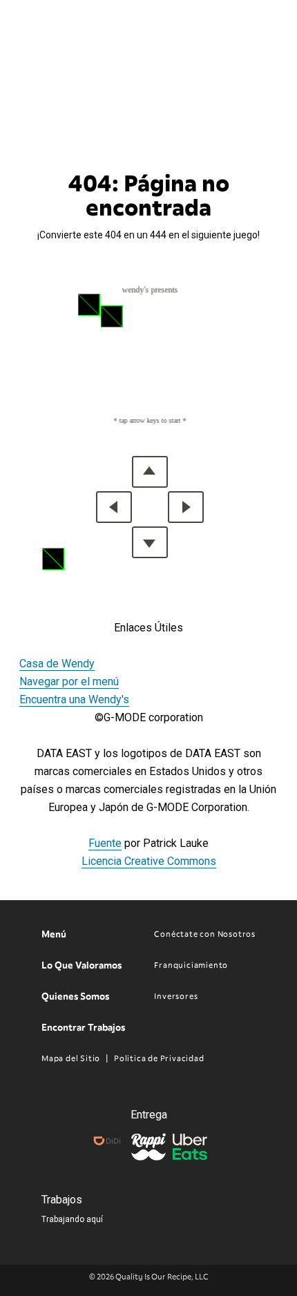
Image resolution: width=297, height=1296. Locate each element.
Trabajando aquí (72, 1219)
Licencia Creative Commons (149, 861)
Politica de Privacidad (159, 1058)
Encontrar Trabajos (83, 1027)
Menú (53, 934)
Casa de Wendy (57, 663)
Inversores (176, 996)
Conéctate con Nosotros (205, 934)
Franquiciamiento (191, 965)
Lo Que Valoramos (81, 965)
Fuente (105, 843)
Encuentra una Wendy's (74, 699)
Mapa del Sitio (70, 1058)
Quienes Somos (75, 996)
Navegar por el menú (69, 681)
